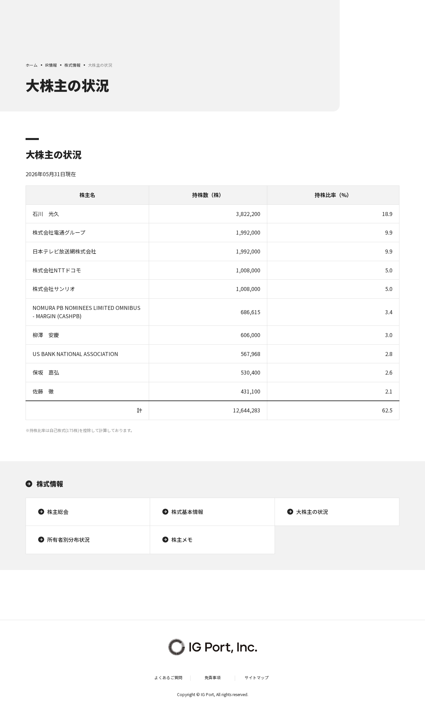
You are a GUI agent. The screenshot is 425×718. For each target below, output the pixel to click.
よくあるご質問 (168, 677)
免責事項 (212, 677)
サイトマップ (257, 677)
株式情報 (50, 483)
